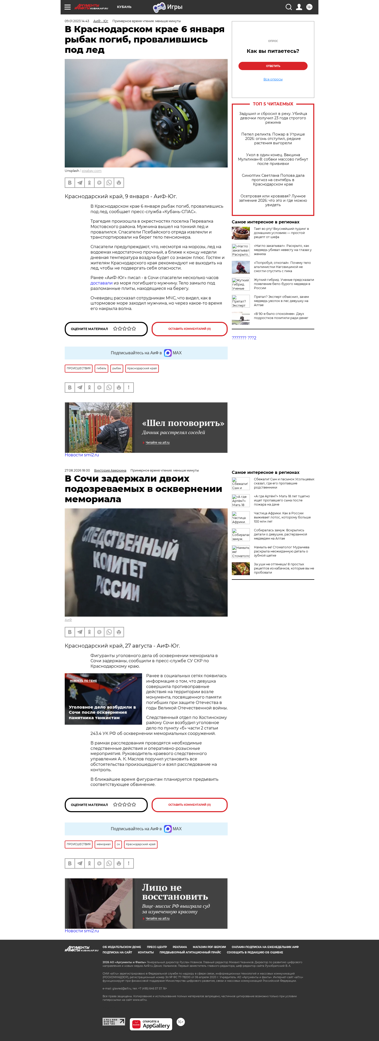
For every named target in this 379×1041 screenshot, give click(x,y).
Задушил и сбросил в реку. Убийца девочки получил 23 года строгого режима (273, 118)
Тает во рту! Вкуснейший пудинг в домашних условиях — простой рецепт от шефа (281, 233)
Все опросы (273, 79)
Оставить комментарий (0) (189, 329)
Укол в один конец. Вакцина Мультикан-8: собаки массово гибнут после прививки (273, 159)
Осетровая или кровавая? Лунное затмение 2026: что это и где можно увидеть (273, 200)
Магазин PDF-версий (209, 947)
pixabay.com (92, 171)
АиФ (68, 620)
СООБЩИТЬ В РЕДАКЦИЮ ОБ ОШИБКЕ (255, 952)
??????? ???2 (244, 337)
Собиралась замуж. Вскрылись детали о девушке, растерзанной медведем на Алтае (280, 534)
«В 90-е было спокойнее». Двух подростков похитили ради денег (281, 316)
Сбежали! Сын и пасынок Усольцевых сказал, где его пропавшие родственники (284, 483)
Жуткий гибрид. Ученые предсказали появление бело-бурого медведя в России (284, 284)
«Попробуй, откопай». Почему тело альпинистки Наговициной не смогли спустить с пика (282, 267)
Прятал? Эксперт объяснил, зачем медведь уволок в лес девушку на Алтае (281, 301)
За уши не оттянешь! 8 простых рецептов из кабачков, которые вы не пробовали (284, 568)
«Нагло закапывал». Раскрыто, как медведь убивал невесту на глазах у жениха (283, 250)
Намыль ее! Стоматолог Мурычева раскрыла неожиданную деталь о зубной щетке (281, 551)
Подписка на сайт (117, 952)
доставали (102, 283)
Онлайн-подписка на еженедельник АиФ (265, 947)
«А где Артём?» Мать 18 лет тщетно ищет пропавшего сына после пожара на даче (282, 500)
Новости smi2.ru (82, 454)
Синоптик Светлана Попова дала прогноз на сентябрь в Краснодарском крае (273, 180)
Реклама (180, 947)
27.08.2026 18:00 (77, 470)
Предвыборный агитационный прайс (190, 952)
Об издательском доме (122, 947)
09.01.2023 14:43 (77, 21)
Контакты (146, 952)
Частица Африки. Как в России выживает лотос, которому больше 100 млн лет (282, 517)
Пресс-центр (157, 947)
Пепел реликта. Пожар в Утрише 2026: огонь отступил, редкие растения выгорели (273, 138)
